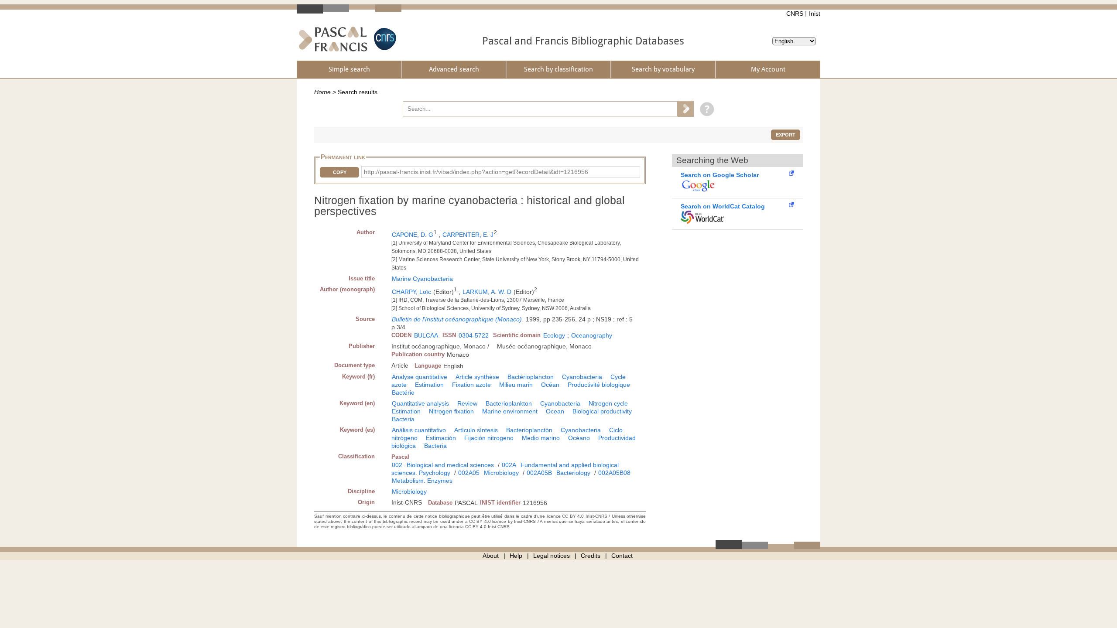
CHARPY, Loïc (411, 291)
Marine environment (510, 411)
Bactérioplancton (530, 376)
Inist (814, 13)
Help (516, 555)
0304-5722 (474, 335)
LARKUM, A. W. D (487, 291)
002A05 (469, 472)
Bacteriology (573, 472)
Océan (550, 384)
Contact (622, 555)
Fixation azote (471, 384)
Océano (579, 437)
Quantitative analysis (420, 403)
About (491, 555)
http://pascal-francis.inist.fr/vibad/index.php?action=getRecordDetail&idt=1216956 (476, 171)
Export (785, 134)
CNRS (794, 13)
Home (322, 92)
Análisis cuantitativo (419, 430)
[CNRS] (384, 39)
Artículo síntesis (476, 430)
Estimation (429, 384)
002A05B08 (614, 472)
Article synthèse (477, 376)
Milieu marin (516, 384)
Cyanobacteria (582, 376)
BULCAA (426, 335)
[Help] (705, 108)
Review (467, 403)
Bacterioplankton (509, 403)
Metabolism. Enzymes (422, 480)
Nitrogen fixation (451, 411)
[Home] (333, 39)
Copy (339, 172)
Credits (590, 555)
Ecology (554, 335)
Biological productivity (602, 411)
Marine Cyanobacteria (422, 278)
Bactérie (403, 392)
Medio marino (541, 437)
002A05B (539, 472)
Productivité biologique (599, 384)
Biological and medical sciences (450, 464)
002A (509, 464)
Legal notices (551, 555)
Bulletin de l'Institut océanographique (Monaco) (457, 319)
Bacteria (403, 419)
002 (397, 464)
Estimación (441, 437)
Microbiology (501, 472)
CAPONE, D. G (412, 234)
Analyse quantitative (419, 376)
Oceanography (591, 335)
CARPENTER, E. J (467, 234)
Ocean (555, 411)
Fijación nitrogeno (489, 437)
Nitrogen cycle (608, 403)
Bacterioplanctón (529, 430)
